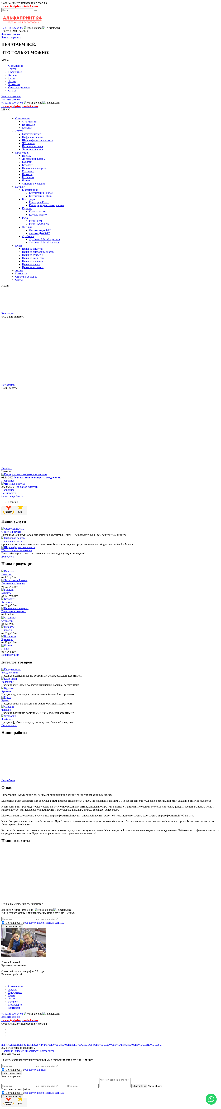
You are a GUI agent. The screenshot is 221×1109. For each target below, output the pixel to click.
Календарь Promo (39, 202)
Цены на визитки (32, 248)
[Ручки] (6, 697)
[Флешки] (7, 706)
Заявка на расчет (11, 37)
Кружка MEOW (38, 214)
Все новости (8, 493)
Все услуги (8, 556)
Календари (28, 199)
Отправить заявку (12, 926)
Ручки (25, 217)
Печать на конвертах (34, 168)
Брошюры (28, 177)
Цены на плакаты (32, 261)
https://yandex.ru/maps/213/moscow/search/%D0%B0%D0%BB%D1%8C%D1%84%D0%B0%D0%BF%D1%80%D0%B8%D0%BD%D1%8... (81, 1044)
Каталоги (27, 164)
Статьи (12, 90)
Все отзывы (8, 384)
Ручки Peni (35, 220)
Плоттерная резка (32, 146)
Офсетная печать (32, 133)
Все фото (6, 468)
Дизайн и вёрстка (32, 149)
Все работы (8, 780)
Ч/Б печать (28, 143)
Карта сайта (47, 1050)
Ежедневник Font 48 (41, 192)
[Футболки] (8, 715)
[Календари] (9, 678)
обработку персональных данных (44, 922)
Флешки (27, 227)
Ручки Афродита (39, 223)
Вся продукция (10, 654)
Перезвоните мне (12, 1073)
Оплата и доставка (19, 87)
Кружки (27, 208)
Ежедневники (30, 189)
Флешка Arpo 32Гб (40, 230)
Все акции (7, 313)
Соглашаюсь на (35, 922)
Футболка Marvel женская (44, 242)
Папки (26, 180)
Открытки (28, 171)
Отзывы (27, 127)
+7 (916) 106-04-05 (12, 27)
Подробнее (7, 480)
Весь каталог (9, 725)
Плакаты (27, 174)
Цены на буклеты (32, 254)
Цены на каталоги (33, 267)
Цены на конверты (33, 258)
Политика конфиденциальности (20, 1050)
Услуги (12, 68)
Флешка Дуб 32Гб (39, 233)
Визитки (27, 155)
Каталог (13, 75)
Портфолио (29, 124)
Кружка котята (37, 211)
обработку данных (35, 1069)
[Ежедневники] (11, 669)
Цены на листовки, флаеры (38, 251)
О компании (15, 65)
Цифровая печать (32, 137)
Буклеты (27, 161)
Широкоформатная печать (37, 140)
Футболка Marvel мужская (44, 239)
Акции (12, 81)
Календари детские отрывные (46, 205)
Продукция (15, 71)
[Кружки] (7, 688)
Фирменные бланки (34, 183)
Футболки (28, 236)
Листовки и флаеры (33, 158)
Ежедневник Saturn (40, 196)
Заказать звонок (10, 34)
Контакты (14, 84)
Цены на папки (31, 264)
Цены (11, 78)
